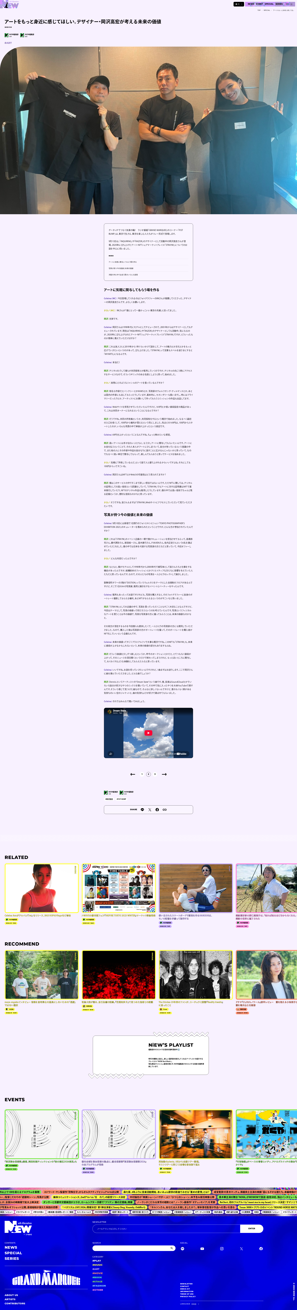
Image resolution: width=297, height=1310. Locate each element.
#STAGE (97, 1282)
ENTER (251, 1229)
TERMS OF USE (186, 1294)
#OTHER (97, 1290)
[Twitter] (241, 1249)
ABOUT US (11, 1295)
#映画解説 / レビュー (240, 1212)
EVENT (259, 4)
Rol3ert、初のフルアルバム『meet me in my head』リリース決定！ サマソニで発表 (221, 1202)
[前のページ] (132, 774)
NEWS (251, 4)
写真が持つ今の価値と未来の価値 (121, 268)
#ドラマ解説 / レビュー (130, 1212)
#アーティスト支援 (172, 1212)
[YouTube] (202, 1249)
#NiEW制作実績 (70, 1212)
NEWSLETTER (99, 1222)
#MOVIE (97, 1273)
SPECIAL (269, 4)
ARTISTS (10, 1299)
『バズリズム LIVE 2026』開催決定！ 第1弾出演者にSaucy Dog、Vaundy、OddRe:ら (69, 1207)
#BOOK (97, 1277)
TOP (259, 10)
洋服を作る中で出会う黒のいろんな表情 (123, 275)
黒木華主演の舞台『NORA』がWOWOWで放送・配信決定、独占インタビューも (212, 1197)
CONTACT (184, 1286)
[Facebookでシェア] (157, 809)
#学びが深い (8, 1212)
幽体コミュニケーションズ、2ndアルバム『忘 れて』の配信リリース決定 (43, 1197)
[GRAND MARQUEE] (46, 1277)
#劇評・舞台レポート (89, 1212)
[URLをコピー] (164, 809)
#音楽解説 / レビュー (152, 1212)
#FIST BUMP (121, 799)
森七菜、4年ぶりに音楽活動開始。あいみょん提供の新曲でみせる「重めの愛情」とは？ (111, 1192)
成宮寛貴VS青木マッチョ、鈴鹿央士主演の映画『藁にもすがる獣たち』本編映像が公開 (201, 1192)
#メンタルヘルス (53, 1212)
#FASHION (99, 1286)
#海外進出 (187, 1212)
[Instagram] (222, 1249)
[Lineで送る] (142, 809)
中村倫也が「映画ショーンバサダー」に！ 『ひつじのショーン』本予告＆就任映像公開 (126, 1197)
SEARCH (96, 1243)
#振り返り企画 (201, 1212)
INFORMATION (186, 1291)
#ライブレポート (259, 1212)
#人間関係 (215, 1212)
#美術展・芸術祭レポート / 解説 (29, 1212)
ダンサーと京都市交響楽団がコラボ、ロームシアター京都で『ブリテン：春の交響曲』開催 (48, 1202)
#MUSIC (97, 1265)
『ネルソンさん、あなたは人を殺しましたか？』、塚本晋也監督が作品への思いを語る (158, 1207)
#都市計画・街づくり (109, 1212)
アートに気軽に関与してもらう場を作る (123, 262)
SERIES (279, 4)
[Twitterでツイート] (149, 809)
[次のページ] (164, 774)
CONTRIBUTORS (15, 1304)
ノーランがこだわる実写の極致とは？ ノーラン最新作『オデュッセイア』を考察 (137, 1202)
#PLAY (96, 1261)
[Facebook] (261, 1249)
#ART (96, 1269)
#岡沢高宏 (109, 799)
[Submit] (172, 1248)
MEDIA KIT (185, 1289)
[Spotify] (182, 1249)
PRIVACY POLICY (188, 1297)
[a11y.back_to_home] (9, 5)
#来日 (225, 1212)
